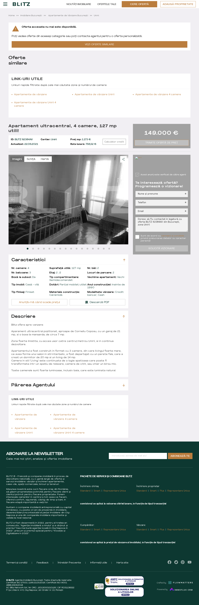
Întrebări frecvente (69, 563)
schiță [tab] (31, 159)
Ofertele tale (106, 4)
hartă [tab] (45, 159)
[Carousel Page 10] (76, 248)
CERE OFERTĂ (139, 4)
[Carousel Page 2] (33, 248)
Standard (85, 491)
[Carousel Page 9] (71, 248)
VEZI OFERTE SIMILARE (99, 44)
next (124, 199)
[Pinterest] (183, 562)
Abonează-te (180, 456)
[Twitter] (176, 562)
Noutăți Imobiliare (79, 4)
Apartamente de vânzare (30, 94)
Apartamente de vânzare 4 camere (158, 94)
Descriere (23, 317)
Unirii (49, 139)
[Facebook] (169, 562)
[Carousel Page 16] (109, 248)
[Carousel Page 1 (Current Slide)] (27, 248)
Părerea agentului (33, 385)
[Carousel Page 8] (66, 248)
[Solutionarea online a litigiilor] (124, 591)
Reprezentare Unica (115, 491)
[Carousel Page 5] (49, 248)
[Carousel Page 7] (60, 248)
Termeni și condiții (16, 563)
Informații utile (98, 563)
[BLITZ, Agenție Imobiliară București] (21, 4)
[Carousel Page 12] (87, 248)
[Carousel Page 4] (44, 248)
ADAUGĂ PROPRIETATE (178, 4)
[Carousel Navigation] (68, 199)
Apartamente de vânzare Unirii (94, 94)
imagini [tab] (17, 159)
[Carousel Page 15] (104, 248)
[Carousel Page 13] (93, 248)
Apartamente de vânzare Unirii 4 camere (35, 104)
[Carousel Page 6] (55, 248)
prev (12, 199)
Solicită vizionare (161, 248)
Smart (97, 491)
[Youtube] (189, 562)
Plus (162, 491)
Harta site (122, 563)
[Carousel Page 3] (38, 248)
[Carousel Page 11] (82, 248)
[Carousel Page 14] (98, 248)
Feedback (43, 563)
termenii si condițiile (173, 236)
